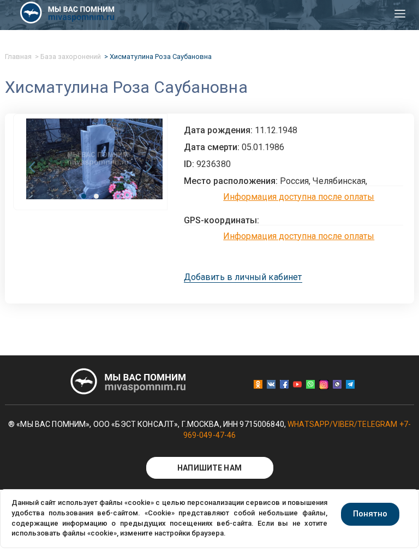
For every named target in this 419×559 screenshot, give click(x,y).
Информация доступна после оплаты (298, 197)
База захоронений (70, 56)
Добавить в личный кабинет (243, 277)
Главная (18, 56)
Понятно (370, 514)
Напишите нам (209, 467)
